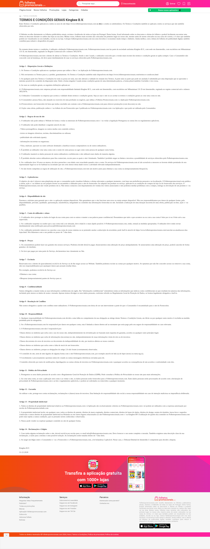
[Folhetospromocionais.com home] (32, 4)
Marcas (22, 509)
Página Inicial (25, 10)
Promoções (54, 10)
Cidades (84, 10)
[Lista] (189, 4)
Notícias (22, 520)
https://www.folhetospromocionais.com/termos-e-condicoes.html (133, 75)
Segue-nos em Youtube (67, 508)
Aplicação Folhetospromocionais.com (32, 512)
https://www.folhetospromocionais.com (81, 24)
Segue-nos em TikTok (67, 511)
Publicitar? (23, 503)
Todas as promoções (27, 506)
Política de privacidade (96, 534)
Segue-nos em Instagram (68, 506)
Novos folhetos (40, 10)
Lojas (64, 10)
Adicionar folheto (25, 517)
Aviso (69, 534)
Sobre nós (23, 514)
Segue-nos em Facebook (68, 503)
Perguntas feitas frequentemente (30, 501)
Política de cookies (112, 534)
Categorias (73, 10)
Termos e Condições (79, 534)
